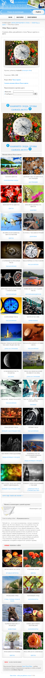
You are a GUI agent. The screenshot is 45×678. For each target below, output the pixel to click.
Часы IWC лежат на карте (11, 399)
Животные (12, 629)
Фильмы (33, 405)
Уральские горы (12, 595)
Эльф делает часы (11, 427)
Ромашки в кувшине (12, 652)
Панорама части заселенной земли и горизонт (33, 455)
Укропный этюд (33, 595)
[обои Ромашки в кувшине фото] (12, 641)
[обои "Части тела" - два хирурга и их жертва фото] (33, 388)
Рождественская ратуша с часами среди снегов (11, 344)
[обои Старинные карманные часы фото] (11, 250)
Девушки (33, 236)
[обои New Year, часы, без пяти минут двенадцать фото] (11, 472)
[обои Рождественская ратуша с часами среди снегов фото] (11, 332)
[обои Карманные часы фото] (11, 306)
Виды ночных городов (11, 457)
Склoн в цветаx (11, 177)
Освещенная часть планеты (11, 372)
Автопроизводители (33, 294)
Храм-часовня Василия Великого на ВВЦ (33, 372)
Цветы (11, 208)
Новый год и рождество (11, 431)
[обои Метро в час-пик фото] (33, 306)
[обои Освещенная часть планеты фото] (11, 360)
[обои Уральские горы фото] (12, 584)
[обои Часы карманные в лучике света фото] (33, 332)
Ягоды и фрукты (12, 573)
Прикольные (33, 320)
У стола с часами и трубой (33, 233)
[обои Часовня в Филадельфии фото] (11, 442)
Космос (11, 376)
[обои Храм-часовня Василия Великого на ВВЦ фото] (33, 360)
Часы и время (16, 80)
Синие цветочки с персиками (33, 624)
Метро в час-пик (33, 317)
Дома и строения (11, 348)
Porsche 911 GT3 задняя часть (33, 289)
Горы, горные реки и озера (12, 600)
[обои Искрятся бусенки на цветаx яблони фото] (11, 222)
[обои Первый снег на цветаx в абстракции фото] (33, 166)
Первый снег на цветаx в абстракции (33, 177)
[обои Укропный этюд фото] (33, 584)
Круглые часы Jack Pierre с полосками (11, 289)
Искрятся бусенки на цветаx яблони (11, 233)
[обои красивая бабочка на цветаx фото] (33, 194)
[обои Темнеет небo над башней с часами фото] (33, 472)
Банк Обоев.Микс (27, 666)
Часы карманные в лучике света (33, 344)
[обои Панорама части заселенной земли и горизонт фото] (33, 442)
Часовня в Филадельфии (11, 453)
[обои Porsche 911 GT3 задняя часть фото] (33, 278)
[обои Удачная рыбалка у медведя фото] (12, 612)
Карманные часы (11, 317)
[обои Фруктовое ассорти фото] (12, 558)
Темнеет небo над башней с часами (33, 484)
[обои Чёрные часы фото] (33, 416)
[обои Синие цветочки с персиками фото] (33, 612)
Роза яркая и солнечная (33, 652)
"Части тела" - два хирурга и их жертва (33, 400)
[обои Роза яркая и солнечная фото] (33, 641)
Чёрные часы (33, 427)
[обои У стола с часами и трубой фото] (33, 222)
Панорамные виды (11, 180)
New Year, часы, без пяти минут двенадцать (11, 484)
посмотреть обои (26, 70)
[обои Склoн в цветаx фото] (11, 166)
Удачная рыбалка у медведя (12, 624)
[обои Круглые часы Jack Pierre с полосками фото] (11, 278)
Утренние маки (33, 569)
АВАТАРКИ (19, 17)
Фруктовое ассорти (12, 569)
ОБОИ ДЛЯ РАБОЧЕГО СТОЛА (20, 23)
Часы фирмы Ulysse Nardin (33, 261)
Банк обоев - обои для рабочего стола (20, 675)
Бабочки (33, 210)
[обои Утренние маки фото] (33, 558)
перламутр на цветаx (11, 205)
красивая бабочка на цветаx (33, 205)
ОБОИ (10, 17)
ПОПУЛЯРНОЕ (32, 17)
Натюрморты (33, 599)
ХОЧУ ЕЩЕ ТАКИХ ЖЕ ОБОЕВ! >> (12, 495)
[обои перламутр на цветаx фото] (11, 194)
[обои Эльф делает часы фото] (11, 416)
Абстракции (33, 182)
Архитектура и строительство (33, 489)
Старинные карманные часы (11, 261)
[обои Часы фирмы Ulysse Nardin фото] (33, 250)
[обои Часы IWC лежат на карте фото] (11, 388)
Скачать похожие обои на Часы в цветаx (16, 83)
